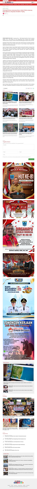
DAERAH (4, 8)
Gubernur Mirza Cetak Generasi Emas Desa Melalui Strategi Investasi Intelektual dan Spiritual (26, 102)
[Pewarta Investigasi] (8, 2)
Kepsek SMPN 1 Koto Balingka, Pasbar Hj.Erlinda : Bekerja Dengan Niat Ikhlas (26, 428)
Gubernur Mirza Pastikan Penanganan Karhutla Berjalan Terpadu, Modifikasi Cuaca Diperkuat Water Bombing (10, 102)
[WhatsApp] (21, 483)
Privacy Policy (20, 485)
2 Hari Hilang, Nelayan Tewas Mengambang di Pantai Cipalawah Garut (15, 438)
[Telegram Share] (31, 88)
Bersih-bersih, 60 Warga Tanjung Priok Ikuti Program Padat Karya (15, 444)
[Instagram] (19, 483)
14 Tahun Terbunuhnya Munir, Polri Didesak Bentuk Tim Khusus (14, 441)
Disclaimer (27, 485)
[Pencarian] (33, 2)
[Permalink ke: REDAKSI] (3, 13)
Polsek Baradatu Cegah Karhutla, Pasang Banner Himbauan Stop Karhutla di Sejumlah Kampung (10, 133)
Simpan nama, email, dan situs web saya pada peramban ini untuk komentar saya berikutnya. (17, 156)
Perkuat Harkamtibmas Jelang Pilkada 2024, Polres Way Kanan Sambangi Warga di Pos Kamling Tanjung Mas (21, 473)
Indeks (12, 485)
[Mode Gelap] (32, 2)
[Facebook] (14, 483)
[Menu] (3, 2)
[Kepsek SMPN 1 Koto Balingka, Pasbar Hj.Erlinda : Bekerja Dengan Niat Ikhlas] (26, 423)
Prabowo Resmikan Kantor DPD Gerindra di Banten (12, 447)
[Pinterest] (17, 483)
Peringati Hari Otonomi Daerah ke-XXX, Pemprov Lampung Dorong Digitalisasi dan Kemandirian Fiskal (20, 461)
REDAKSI (6, 13)
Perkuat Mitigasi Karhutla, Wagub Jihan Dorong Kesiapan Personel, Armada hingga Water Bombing (26, 133)
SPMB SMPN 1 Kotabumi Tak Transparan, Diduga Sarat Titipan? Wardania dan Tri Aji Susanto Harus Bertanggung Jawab (10, 429)
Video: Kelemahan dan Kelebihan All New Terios (12, 450)
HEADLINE (6, 8)
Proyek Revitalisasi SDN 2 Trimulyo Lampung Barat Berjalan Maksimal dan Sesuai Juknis (25, 118)
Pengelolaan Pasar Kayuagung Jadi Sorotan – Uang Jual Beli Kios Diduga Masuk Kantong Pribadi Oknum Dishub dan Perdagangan (21, 465)
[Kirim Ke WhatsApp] (33, 88)
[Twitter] (16, 483)
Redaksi (9, 485)
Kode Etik (15, 485)
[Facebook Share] (26, 88)
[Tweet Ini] (28, 88)
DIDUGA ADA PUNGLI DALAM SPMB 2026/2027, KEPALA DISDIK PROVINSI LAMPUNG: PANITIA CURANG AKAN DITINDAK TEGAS (21, 456)
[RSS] (23, 483)
